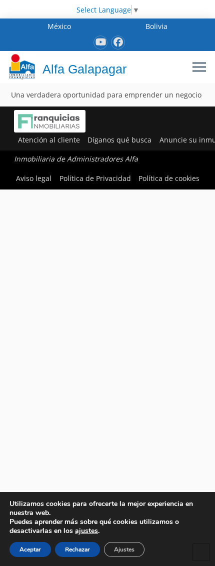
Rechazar (77, 550)
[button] (199, 67)
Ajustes (124, 550)
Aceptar (30, 550)
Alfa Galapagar (84, 69)
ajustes (86, 531)
